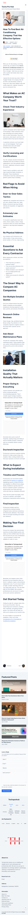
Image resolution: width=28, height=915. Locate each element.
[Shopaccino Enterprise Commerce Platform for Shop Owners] (14, 732)
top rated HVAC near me (9, 587)
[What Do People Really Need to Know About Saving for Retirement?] (14, 709)
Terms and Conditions (7, 903)
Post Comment (6, 790)
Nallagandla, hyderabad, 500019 (10, 886)
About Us (4, 894)
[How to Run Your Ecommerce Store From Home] (14, 687)
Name (4, 759)
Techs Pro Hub (8, 7)
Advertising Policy (6, 905)
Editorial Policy (5, 901)
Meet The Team (6, 896)
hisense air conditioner (17, 480)
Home (4, 46)
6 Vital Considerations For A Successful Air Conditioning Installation (12, 619)
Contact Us (5, 897)
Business (15, 43)
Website (5, 768)
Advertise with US (6, 899)
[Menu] (25, 5)
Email (4, 763)
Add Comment (6, 772)
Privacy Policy (5, 906)
